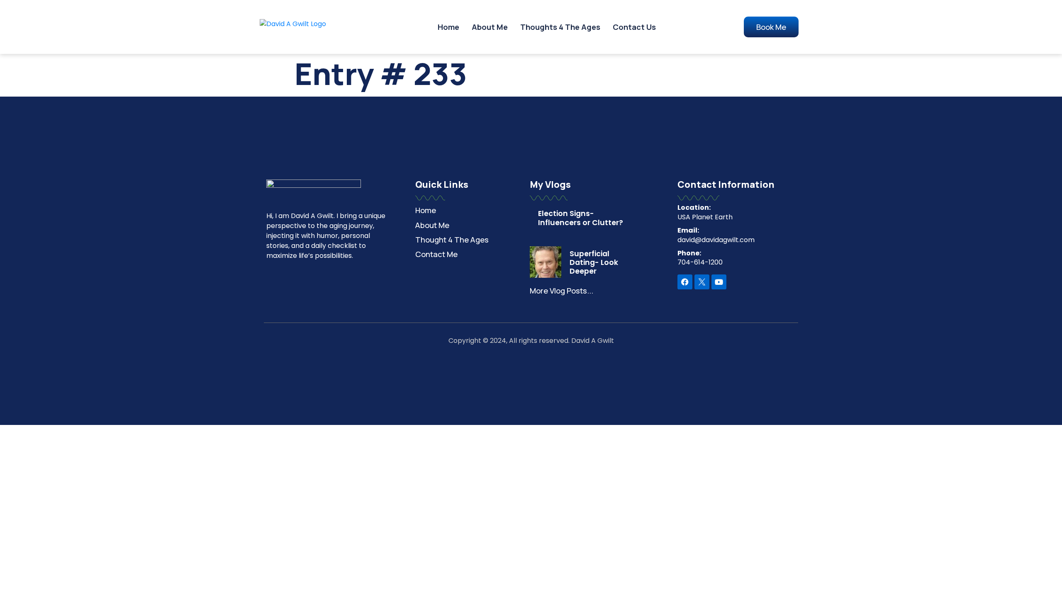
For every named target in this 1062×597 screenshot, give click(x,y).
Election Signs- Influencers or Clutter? (580, 218)
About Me (490, 27)
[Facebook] (684, 281)
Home (448, 27)
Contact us (634, 27)
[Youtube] (718, 281)
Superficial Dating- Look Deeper (594, 262)
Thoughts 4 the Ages (560, 27)
